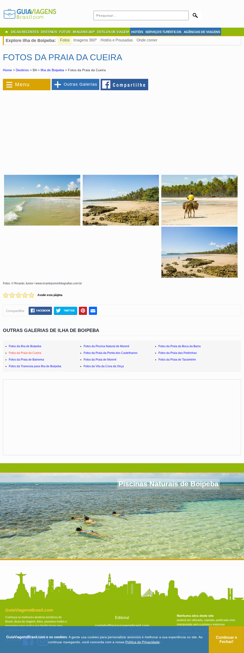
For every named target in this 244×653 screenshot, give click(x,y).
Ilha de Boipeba (52, 70)
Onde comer (147, 40)
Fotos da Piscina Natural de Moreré (106, 346)
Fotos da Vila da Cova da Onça (104, 366)
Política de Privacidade (142, 642)
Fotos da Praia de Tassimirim (177, 359)
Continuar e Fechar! (226, 639)
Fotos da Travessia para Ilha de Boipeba (35, 366)
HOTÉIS (137, 32)
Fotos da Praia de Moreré (100, 359)
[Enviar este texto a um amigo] (92, 310)
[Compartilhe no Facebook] (124, 84)
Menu (22, 84)
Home (7, 70)
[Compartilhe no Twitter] (65, 310)
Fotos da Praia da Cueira (25, 353)
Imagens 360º (85, 40)
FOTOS (65, 32)
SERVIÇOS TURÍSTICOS (163, 32)
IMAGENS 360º (84, 32)
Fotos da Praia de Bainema (26, 359)
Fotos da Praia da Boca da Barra (179, 346)
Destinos (22, 70)
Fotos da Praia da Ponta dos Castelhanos (110, 353)
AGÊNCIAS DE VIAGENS (202, 32)
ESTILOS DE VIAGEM (113, 32)
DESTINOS (49, 32)
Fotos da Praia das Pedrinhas (177, 353)
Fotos (65, 40)
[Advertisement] (55, 129)
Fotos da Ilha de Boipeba (25, 346)
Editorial (122, 618)
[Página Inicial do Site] (6, 32)
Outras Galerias (80, 84)
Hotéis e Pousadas (117, 40)
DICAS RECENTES (25, 32)
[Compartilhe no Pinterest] (83, 310)
